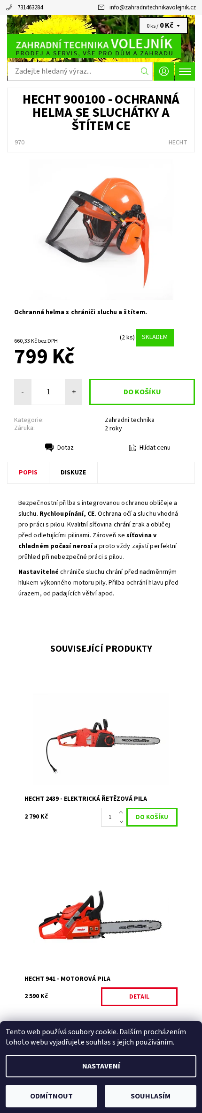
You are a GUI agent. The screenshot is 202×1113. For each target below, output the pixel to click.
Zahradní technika (130, 420)
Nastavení (101, 1066)
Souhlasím (151, 1096)
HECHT (178, 142)
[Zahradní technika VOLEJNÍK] (101, 46)
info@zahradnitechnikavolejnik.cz (152, 7)
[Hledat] (145, 71)
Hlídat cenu (155, 447)
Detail (139, 997)
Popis (28, 472)
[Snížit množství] (122, 822)
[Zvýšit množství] (122, 812)
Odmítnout (51, 1096)
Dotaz (65, 447)
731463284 (30, 7)
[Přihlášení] (164, 71)
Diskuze (73, 472)
